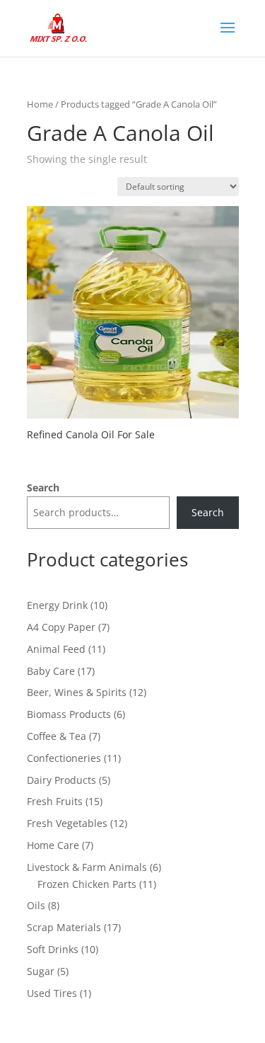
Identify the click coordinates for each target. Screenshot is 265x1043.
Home (40, 104)
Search (43, 487)
